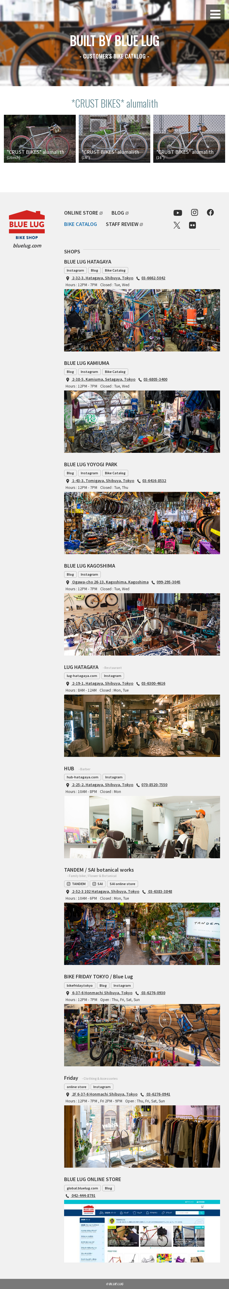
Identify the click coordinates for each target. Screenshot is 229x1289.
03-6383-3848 (159, 891)
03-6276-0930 (152, 992)
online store (76, 1086)
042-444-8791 (83, 1195)
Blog (94, 270)
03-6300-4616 (153, 683)
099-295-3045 (168, 581)
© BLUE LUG (114, 1284)
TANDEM (79, 883)
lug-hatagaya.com (82, 675)
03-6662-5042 (153, 277)
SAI (100, 883)
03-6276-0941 (158, 1093)
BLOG (118, 212)
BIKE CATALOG (80, 223)
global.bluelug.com (82, 1188)
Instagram (75, 270)
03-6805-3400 (155, 379)
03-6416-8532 (154, 480)
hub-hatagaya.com (82, 776)
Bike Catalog (115, 270)
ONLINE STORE (81, 212)
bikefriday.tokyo (80, 985)
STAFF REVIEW (122, 223)
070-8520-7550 (154, 784)
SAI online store (122, 883)
